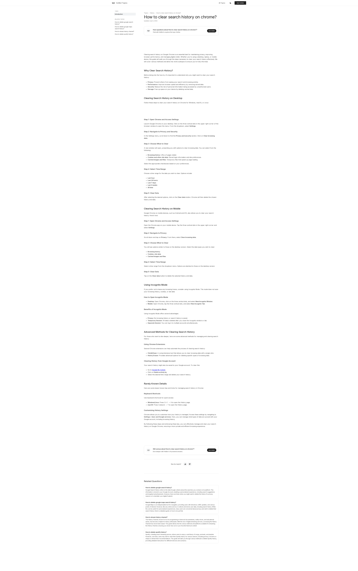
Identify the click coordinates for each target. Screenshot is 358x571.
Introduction (119, 14)
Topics (146, 13)
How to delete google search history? (124, 23)
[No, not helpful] (190, 464)
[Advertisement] (181, 44)
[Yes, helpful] (185, 464)
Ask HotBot (240, 3)
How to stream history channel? (124, 31)
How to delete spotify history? (124, 34)
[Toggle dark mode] (230, 3)
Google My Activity (158, 370)
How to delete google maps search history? (123, 27)
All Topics (222, 3)
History (152, 13)
